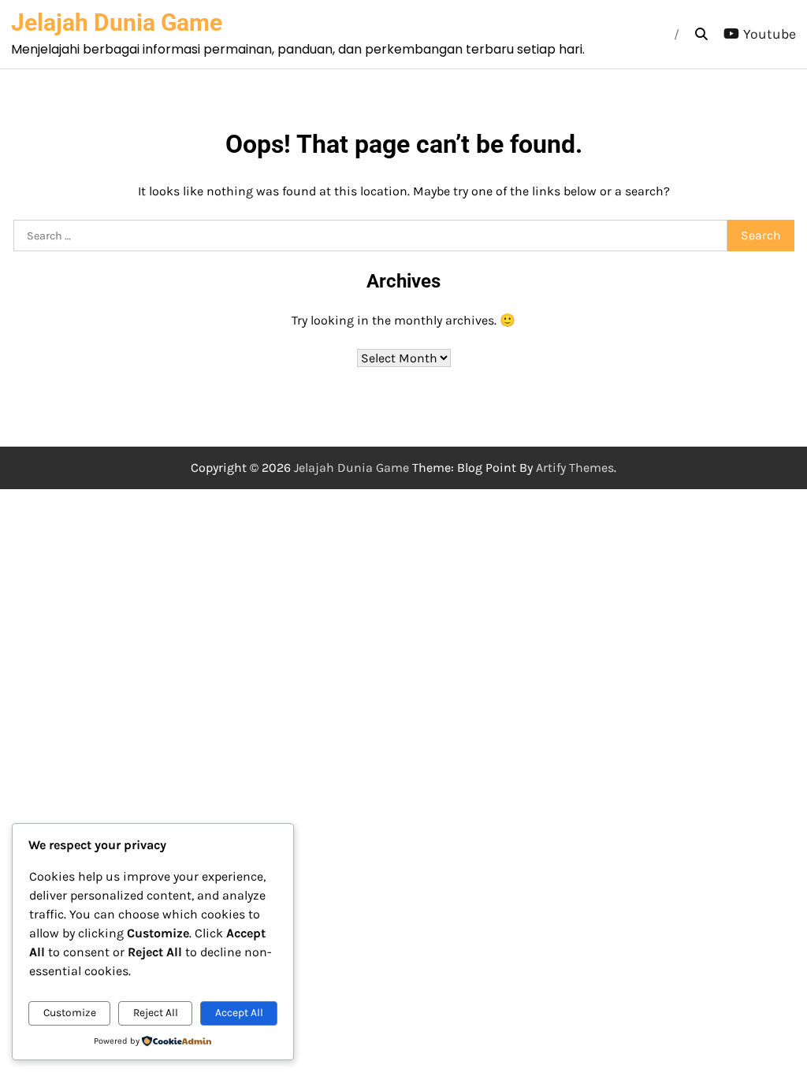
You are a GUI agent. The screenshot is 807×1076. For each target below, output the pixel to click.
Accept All (239, 1012)
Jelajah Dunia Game (116, 22)
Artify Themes (575, 467)
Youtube (769, 34)
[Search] (701, 34)
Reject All (155, 1012)
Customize (69, 1012)
